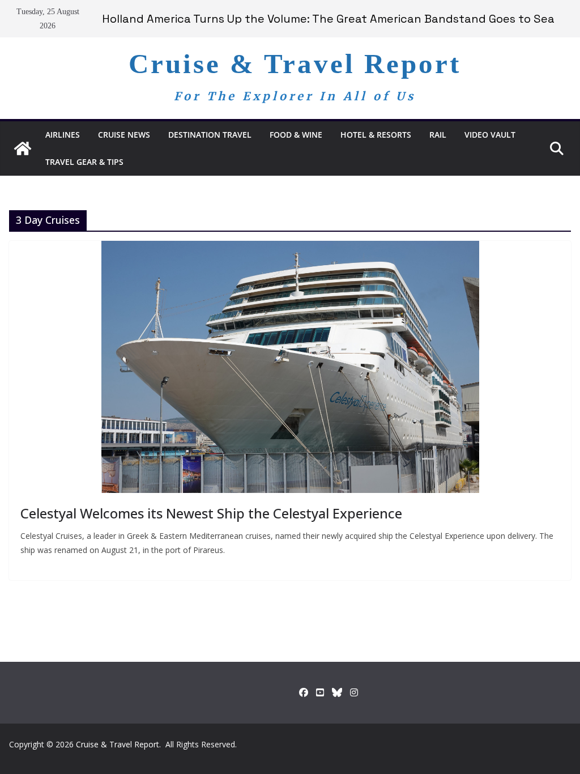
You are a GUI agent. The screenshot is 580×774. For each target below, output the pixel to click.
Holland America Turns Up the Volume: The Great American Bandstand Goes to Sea (328, 18)
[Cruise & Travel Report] (23, 148)
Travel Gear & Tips (84, 161)
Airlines (62, 134)
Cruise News (124, 134)
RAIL (437, 134)
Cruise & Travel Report (295, 63)
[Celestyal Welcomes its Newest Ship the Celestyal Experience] (290, 367)
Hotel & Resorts (375, 134)
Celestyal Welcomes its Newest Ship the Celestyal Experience (211, 513)
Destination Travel (209, 134)
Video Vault (489, 134)
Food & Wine (296, 134)
